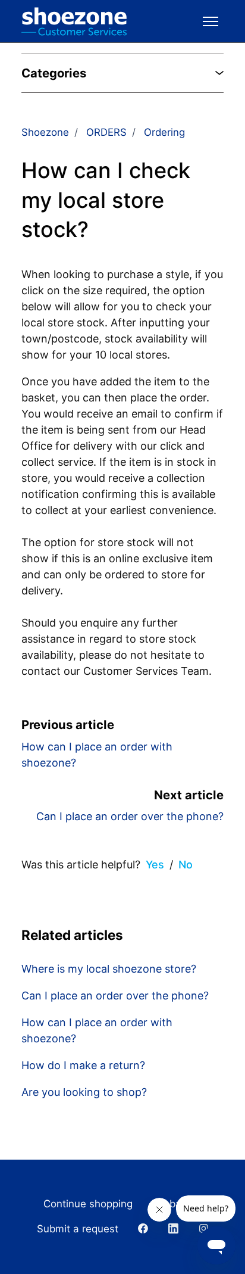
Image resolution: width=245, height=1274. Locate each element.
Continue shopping (88, 1204)
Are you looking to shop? (84, 1092)
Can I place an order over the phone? (130, 816)
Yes (155, 864)
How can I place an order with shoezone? (96, 1030)
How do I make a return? (83, 1065)
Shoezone (45, 132)
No (185, 864)
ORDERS (106, 132)
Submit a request (77, 1229)
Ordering (164, 132)
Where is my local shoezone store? (108, 968)
